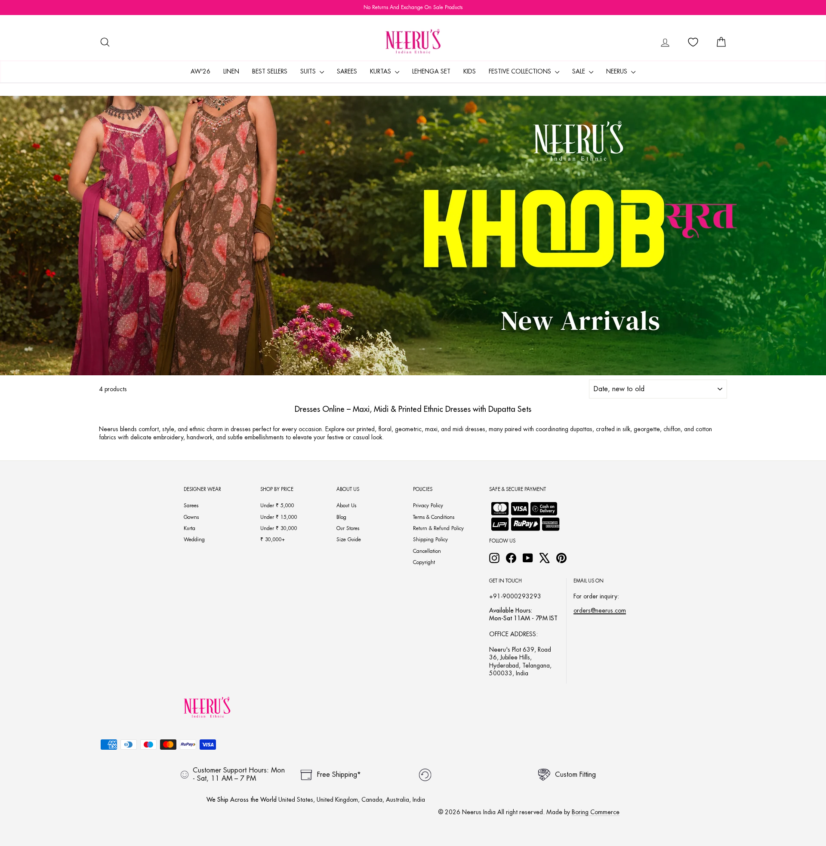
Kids (469, 71)
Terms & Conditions (433, 517)
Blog (341, 517)
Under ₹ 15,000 (278, 517)
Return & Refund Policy (438, 528)
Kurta (189, 528)
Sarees (347, 71)
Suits (308, 71)
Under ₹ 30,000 (278, 528)
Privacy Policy (428, 505)
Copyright (424, 562)
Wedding (194, 539)
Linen (231, 71)
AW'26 (200, 71)
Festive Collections (521, 71)
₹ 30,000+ (272, 539)
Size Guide (348, 539)
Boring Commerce (596, 812)
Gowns (191, 517)
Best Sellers (269, 71)
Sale (579, 71)
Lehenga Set (431, 71)
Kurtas (381, 71)
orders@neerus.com (599, 610)
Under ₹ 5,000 (277, 505)
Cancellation (427, 551)
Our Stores (347, 528)
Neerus (617, 71)
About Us (346, 505)
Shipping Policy (430, 539)
